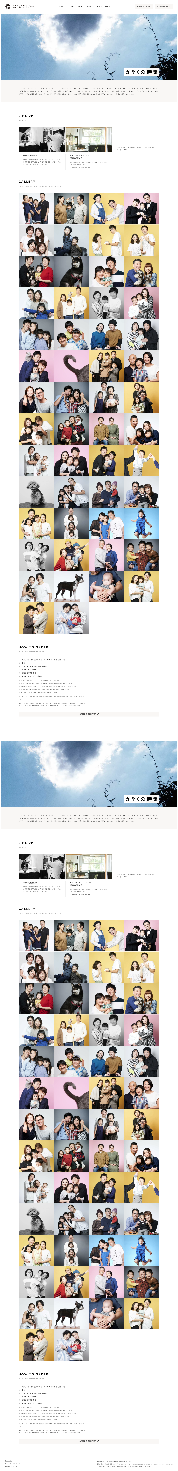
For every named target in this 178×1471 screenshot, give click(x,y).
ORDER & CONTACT (13, 1464)
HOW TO (8, 1461)
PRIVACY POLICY (12, 1466)
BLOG (99, 6)
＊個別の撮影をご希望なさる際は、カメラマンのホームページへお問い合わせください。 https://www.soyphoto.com (88, 164)
